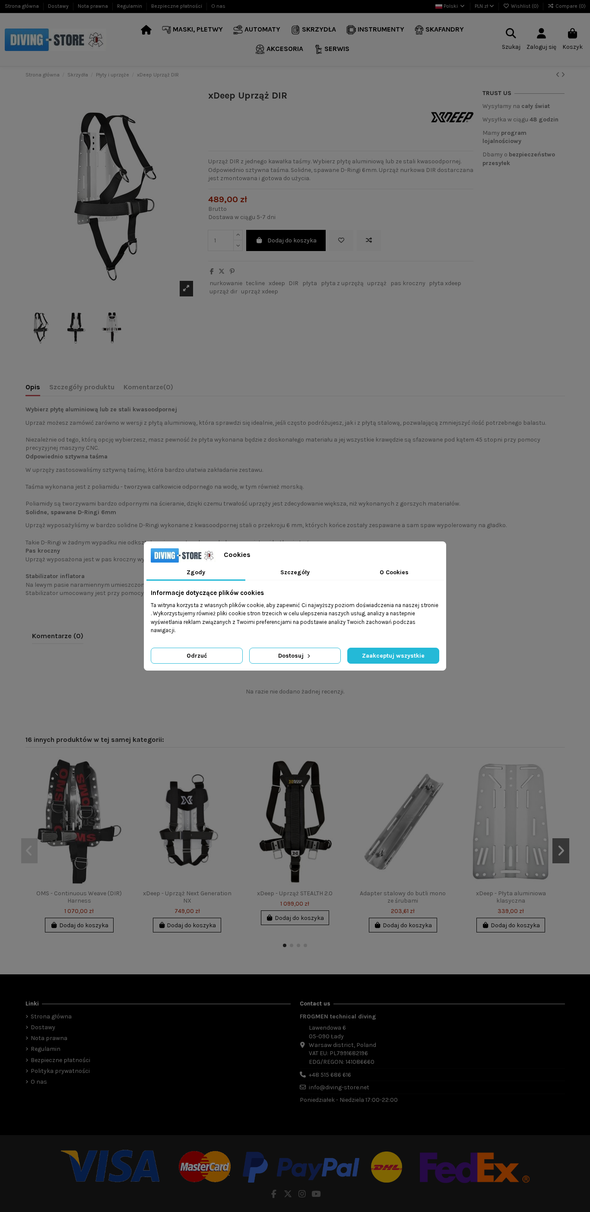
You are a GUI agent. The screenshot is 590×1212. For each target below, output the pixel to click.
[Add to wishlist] (341, 240)
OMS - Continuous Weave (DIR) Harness (79, 897)
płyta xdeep (445, 283)
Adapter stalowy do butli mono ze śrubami (403, 897)
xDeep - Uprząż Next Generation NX (187, 897)
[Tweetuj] (222, 271)
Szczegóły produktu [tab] (81, 387)
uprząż (377, 283)
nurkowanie (225, 283)
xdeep (277, 283)
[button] (192, 30)
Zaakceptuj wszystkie (393, 655)
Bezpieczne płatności (177, 6)
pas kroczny (407, 283)
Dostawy (59, 6)
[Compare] (122, 785)
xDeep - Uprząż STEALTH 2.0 (295, 893)
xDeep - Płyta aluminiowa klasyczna (511, 897)
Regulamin (130, 6)
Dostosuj (291, 655)
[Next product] (563, 75)
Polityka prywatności (60, 1071)
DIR (293, 283)
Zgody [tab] (196, 572)
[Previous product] (558, 75)
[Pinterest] (232, 271)
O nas (218, 6)
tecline (255, 283)
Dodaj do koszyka (292, 240)
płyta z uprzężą (342, 283)
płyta (309, 283)
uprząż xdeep (259, 291)
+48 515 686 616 (330, 1074)
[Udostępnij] (212, 271)
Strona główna (22, 6)
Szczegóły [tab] (295, 572)
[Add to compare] (369, 240)
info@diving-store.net (339, 1087)
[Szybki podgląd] (122, 800)
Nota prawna (93, 6)
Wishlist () (525, 6)
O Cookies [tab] (394, 572)
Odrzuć (197, 655)
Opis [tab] (32, 387)
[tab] (148, 389)
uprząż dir (223, 291)
